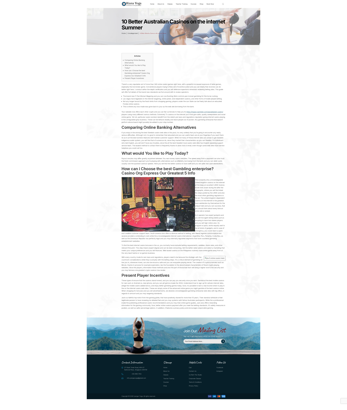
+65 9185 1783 (136, 374)
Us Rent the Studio (195, 375)
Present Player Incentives (134, 78)
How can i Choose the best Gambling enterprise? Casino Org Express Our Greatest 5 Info (137, 73)
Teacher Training (181, 4)
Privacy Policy (193, 386)
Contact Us (192, 371)
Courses (193, 4)
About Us (161, 4)
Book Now (210, 4)
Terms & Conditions (195, 382)
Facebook (219, 367)
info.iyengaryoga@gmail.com (136, 378)
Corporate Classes (195, 378)
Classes (170, 4)
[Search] (223, 4)
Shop (201, 4)
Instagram (219, 371)
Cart (190, 367)
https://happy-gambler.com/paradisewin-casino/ (204, 112)
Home (152, 4)
